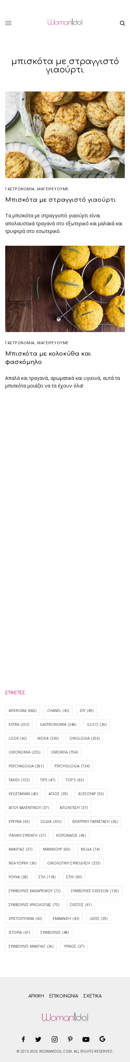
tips (47, 779)
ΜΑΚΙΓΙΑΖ (20, 849)
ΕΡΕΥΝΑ (19, 821)
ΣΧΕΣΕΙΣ (81, 904)
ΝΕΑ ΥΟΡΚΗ (22, 863)
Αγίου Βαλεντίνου (29, 807)
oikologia (84, 738)
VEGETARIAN (23, 793)
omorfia (64, 752)
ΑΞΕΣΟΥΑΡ (91, 793)
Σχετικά (92, 996)
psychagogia (26, 766)
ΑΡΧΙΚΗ (36, 996)
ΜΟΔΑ (90, 849)
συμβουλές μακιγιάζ (31, 946)
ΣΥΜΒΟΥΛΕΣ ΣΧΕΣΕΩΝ (95, 890)
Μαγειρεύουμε (53, 188)
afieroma (22, 710)
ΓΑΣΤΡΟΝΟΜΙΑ (20, 188)
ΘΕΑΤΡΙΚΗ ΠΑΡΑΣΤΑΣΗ (95, 821)
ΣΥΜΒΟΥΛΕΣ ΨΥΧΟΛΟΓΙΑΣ (34, 904)
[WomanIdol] (65, 23)
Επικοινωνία (63, 996)
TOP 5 (75, 779)
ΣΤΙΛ (46, 876)
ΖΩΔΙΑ (50, 821)
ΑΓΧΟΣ (58, 793)
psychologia (71, 766)
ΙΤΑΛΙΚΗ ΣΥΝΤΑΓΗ (27, 835)
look (18, 738)
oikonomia (24, 752)
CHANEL (58, 710)
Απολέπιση (74, 807)
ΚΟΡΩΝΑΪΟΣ (71, 835)
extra (19, 724)
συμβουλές (55, 932)
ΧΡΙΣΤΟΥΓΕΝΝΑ (25, 918)
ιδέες (98, 918)
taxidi (19, 779)
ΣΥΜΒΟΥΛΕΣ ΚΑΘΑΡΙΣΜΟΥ (34, 890)
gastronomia (58, 724)
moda (48, 738)
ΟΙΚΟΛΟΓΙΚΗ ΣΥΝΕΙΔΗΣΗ (73, 863)
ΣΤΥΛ (74, 876)
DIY (86, 710)
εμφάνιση (66, 918)
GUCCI (96, 724)
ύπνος (74, 946)
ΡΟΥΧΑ (18, 876)
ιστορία (19, 932)
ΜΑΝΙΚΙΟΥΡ (56, 849)
